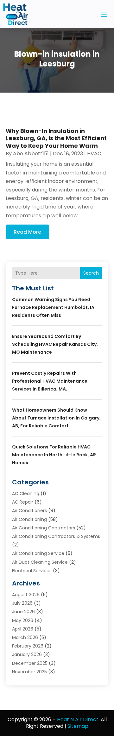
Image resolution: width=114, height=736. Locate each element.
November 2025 (29, 672)
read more (27, 232)
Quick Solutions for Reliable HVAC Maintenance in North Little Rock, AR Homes (54, 455)
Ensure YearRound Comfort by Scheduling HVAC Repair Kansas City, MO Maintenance (55, 344)
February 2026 (27, 646)
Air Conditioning (29, 519)
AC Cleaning (25, 493)
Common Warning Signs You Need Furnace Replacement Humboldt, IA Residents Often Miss (53, 307)
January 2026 (27, 654)
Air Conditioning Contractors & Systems (56, 536)
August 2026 (26, 594)
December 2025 (30, 663)
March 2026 (25, 637)
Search (91, 273)
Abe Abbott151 (31, 153)
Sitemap (77, 726)
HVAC (94, 153)
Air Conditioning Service (38, 553)
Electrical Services (32, 571)
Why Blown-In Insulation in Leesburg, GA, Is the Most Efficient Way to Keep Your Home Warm (56, 138)
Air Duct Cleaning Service (40, 562)
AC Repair (22, 502)
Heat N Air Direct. (78, 719)
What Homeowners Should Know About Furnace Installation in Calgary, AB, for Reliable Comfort (56, 418)
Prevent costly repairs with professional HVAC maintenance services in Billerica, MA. (49, 381)
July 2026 (22, 603)
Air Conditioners (29, 510)
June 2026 (23, 611)
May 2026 (22, 620)
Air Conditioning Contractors (43, 528)
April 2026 (22, 629)
